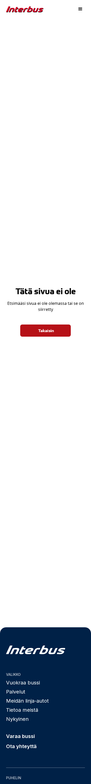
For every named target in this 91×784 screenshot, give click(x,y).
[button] (80, 9)
